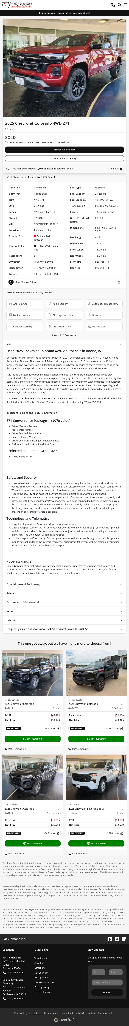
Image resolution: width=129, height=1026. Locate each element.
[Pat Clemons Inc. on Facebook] (108, 939)
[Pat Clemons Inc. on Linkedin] (122, 939)
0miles (57, 708)
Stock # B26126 (12, 699)
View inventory (42, 958)
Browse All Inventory (64, 149)
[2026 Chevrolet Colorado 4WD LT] (32, 673)
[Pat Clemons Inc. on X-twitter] (115, 939)
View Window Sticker (26, 282)
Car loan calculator (44, 982)
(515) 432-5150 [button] (16, 972)
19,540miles (117, 708)
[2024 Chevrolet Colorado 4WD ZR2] (96, 673)
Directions (39, 967)
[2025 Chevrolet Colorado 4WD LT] (32, 777)
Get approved (41, 977)
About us (39, 962)
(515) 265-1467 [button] (16, 998)
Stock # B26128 (75, 804)
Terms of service (43, 991)
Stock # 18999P (75, 699)
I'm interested (34, 738)
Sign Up (107, 992)
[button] (113, 5)
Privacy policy (41, 987)
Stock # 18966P (12, 804)
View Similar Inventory (64, 158)
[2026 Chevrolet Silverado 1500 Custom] (96, 777)
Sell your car (41, 972)
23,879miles (53, 812)
